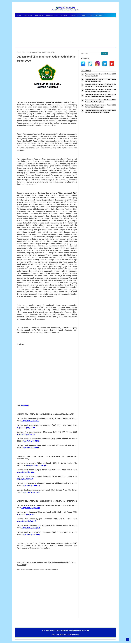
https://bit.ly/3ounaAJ (30, 448)
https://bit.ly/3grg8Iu (25, 472)
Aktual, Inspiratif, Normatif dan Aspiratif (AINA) (65, 634)
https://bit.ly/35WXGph (36, 465)
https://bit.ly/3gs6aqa (30, 508)
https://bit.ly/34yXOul (30, 492)
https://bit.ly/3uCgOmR (26, 521)
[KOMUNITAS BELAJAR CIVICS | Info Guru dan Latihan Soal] (65, 7)
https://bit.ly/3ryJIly (25, 479)
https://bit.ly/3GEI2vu (26, 434)
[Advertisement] (72, 31)
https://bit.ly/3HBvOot (30, 485)
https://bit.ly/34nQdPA (30, 528)
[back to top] (127, 639)
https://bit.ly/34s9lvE (30, 421)
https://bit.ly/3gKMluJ (26, 514)
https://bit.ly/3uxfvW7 (30, 535)
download (25, 405)
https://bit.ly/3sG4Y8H (30, 441)
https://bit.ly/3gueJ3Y (26, 427)
